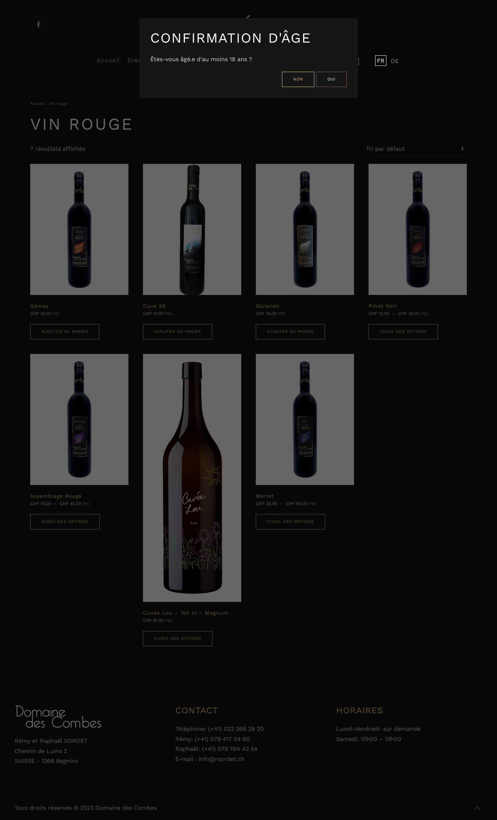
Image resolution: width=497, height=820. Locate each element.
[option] (393, 61)
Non (298, 79)
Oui (331, 79)
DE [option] (395, 61)
